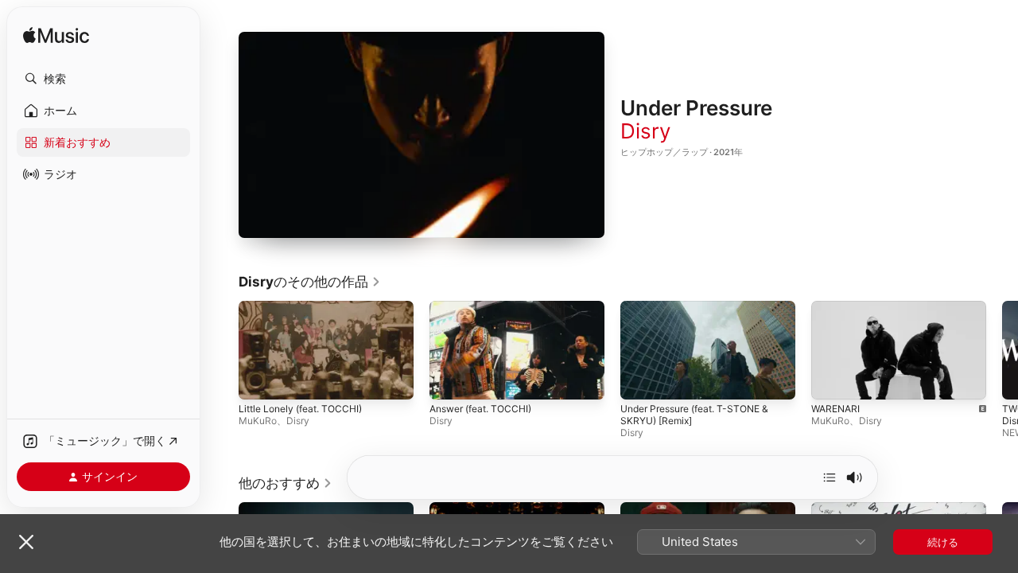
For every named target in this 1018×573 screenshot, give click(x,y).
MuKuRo (258, 421)
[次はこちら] (829, 477)
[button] (103, 78)
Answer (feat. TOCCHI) (480, 409)
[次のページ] (1002, 350)
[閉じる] (26, 542)
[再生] (421, 135)
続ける (942, 542)
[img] (56, 36)
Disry (645, 131)
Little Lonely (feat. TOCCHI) (300, 409)
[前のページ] (223, 350)
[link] (310, 281)
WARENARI (835, 409)
